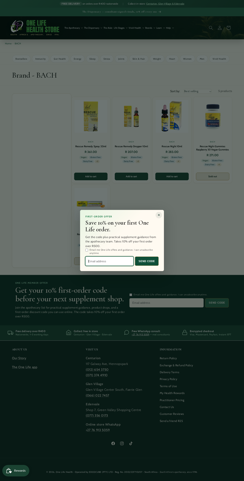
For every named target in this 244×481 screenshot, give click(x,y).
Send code (147, 261)
